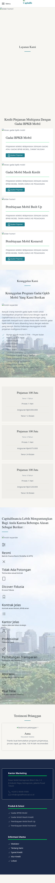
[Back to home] (27, 3)
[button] (6, 3)
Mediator (15, 843)
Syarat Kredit (16, 852)
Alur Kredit (16, 856)
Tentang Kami (17, 848)
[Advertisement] (27, 84)
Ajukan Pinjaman (16, 155)
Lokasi (14, 860)
